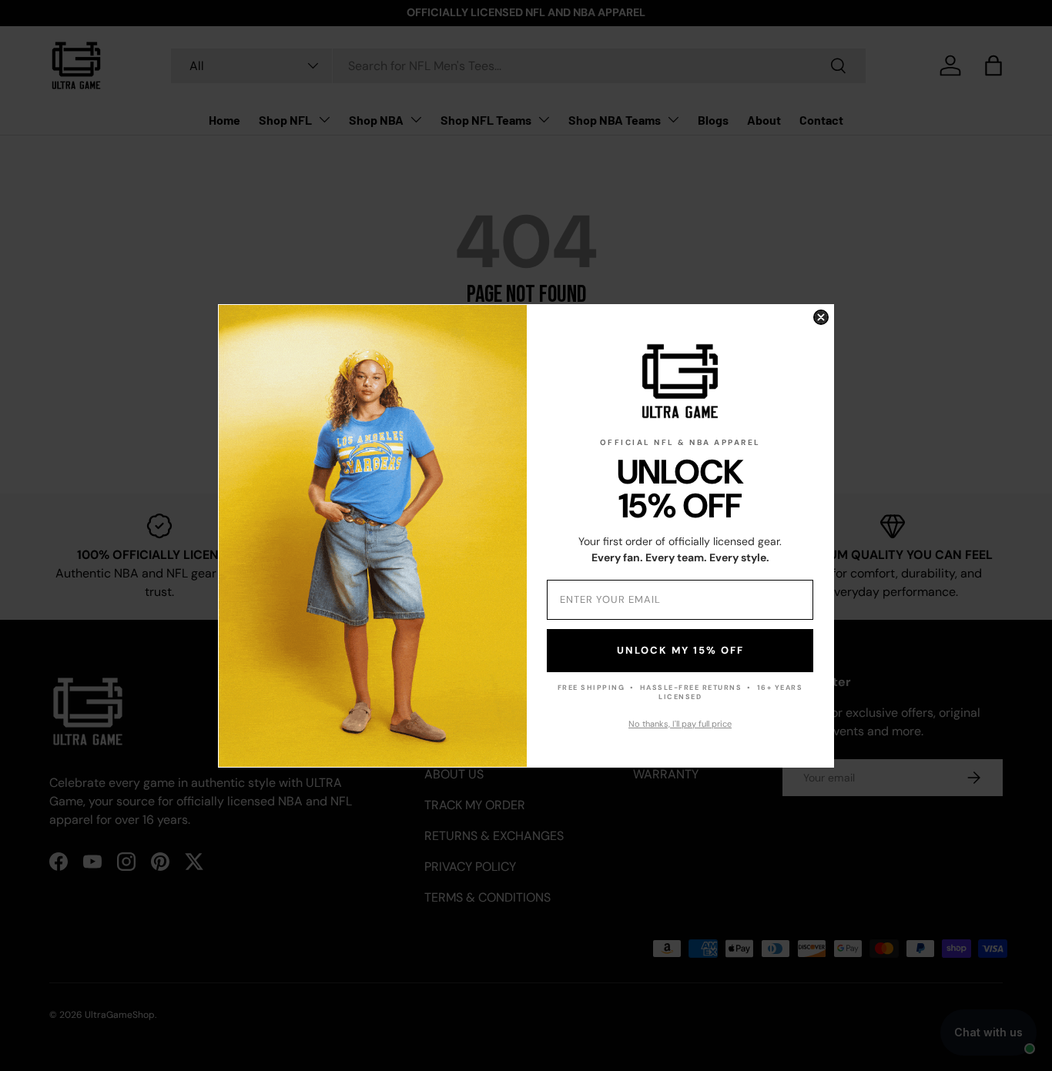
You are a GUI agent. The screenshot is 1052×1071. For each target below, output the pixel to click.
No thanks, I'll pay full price (680, 723)
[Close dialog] (821, 317)
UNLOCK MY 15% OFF (680, 650)
